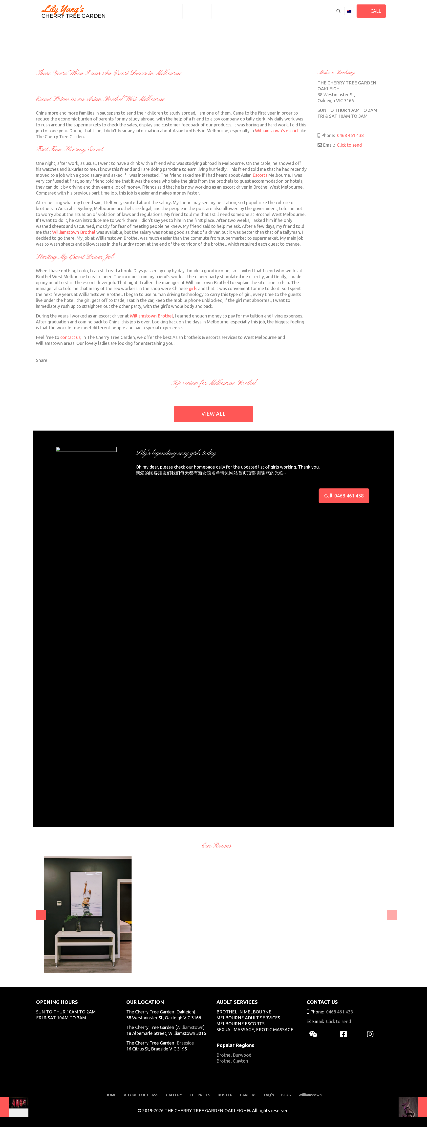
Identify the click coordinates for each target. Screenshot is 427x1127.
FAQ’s (269, 1095)
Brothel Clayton (232, 1060)
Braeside (185, 1042)
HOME (111, 1095)
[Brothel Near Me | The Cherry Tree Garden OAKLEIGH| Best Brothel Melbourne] (73, 11)
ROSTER (225, 1095)
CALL (374, 10)
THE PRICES (200, 1095)
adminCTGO (54, 966)
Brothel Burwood (233, 1054)
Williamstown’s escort (277, 130)
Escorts (260, 175)
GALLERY (174, 1095)
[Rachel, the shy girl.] (413, 1107)
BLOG (286, 1095)
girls (193, 288)
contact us (70, 337)
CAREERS (248, 1095)
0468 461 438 (350, 135)
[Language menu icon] (349, 11)
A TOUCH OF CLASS (141, 1095)
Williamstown (189, 1027)
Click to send (349, 144)
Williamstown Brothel (73, 232)
